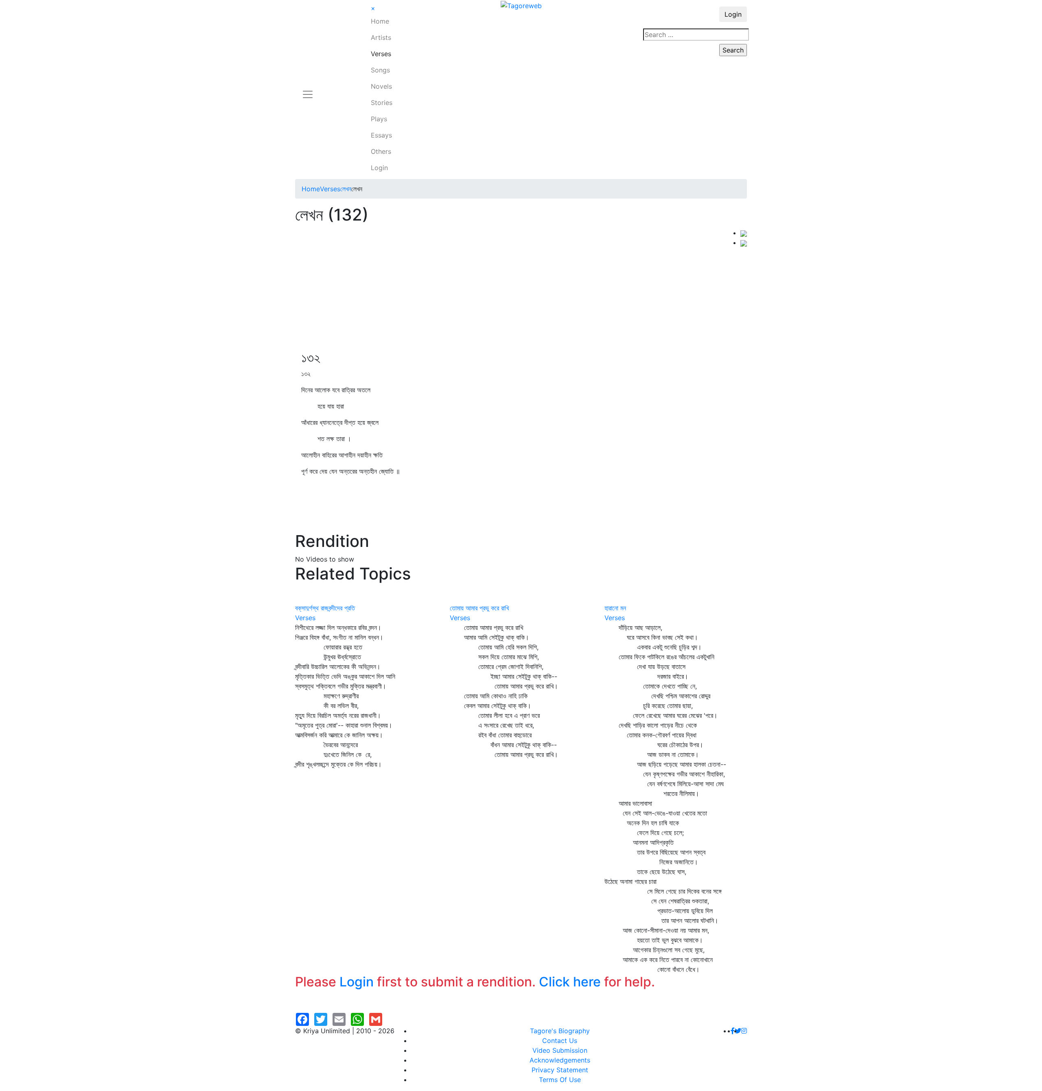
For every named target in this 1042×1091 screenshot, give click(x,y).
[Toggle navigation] (308, 90)
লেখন (345, 189)
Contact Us (559, 1040)
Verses (381, 54)
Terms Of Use (560, 1080)
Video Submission (559, 1050)
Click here (570, 982)
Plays (379, 119)
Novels (381, 86)
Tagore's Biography (560, 1031)
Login (379, 168)
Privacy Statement (560, 1070)
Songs (380, 70)
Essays (381, 135)
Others (381, 151)
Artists (381, 37)
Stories (381, 102)
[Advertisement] (517, 289)
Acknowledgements (560, 1060)
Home (380, 21)
